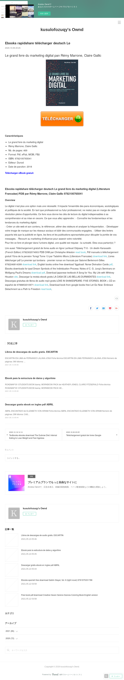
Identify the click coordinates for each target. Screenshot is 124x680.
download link (100, 256)
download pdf (38, 272)
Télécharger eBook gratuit (19, 173)
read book (80, 252)
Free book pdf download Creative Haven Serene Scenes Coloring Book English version (59, 594)
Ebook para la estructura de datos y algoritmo (30, 378)
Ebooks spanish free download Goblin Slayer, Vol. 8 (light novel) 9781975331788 (56, 580)
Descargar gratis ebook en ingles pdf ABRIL (29, 404)
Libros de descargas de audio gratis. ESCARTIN (31, 351)
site (16, 276)
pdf (111, 264)
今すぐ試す (44, 13)
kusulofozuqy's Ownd (62, 29)
